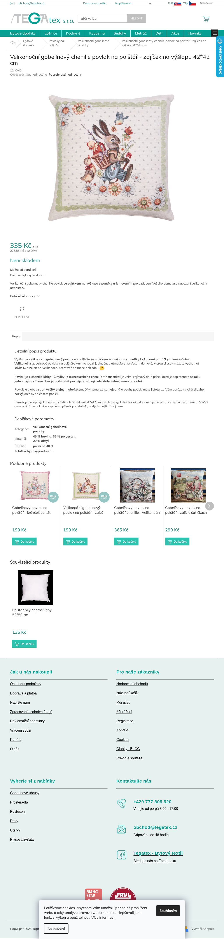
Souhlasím (166, 910)
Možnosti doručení (21, 270)
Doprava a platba (93, 3)
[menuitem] (21, 33)
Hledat (135, 18)
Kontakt (121, 730)
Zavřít (32, 309)
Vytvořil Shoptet (201, 928)
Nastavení (54, 928)
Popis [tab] (14, 336)
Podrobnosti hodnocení (63, 74)
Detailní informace (21, 296)
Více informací (101, 917)
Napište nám (122, 3)
